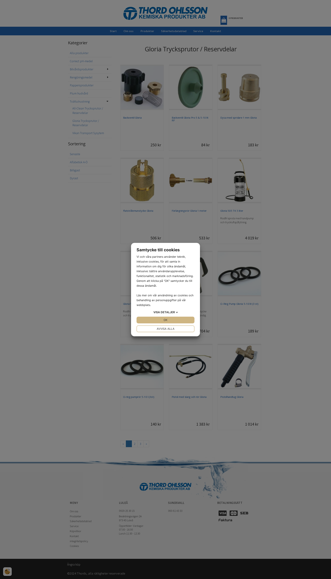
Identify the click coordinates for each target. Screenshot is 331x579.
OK (165, 320)
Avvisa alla (165, 328)
